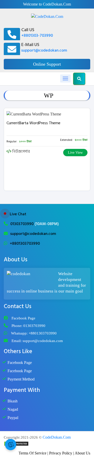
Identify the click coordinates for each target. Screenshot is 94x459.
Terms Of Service (32, 453)
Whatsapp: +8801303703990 (34, 333)
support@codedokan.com (44, 50)
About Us (82, 453)
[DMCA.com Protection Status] (16, 443)
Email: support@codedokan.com (37, 341)
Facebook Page (23, 318)
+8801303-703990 (37, 35)
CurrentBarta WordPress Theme (33, 123)
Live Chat (18, 214)
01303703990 (22, 224)
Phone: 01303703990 (28, 326)
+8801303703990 (25, 243)
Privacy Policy (60, 453)
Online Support (47, 64)
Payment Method (21, 379)
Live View (75, 152)
